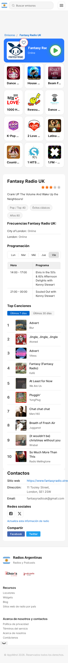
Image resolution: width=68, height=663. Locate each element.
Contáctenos (10, 637)
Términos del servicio (15, 628)
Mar (23, 254)
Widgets (8, 597)
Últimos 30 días (42, 313)
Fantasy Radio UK (30, 35)
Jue (44, 254)
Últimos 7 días (18, 313)
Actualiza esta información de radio (28, 520)
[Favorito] (23, 42)
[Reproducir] (55, 50)
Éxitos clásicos (41, 207)
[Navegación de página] (61, 5)
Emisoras (10, 35)
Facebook (16, 534)
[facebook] (11, 513)
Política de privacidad (16, 624)
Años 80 (15, 215)
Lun (13, 254)
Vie (54, 254)
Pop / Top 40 (18, 207)
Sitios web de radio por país (19, 606)
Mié (34, 254)
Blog (5, 601)
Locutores (9, 592)
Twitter (33, 534)
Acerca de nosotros (14, 633)
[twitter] (19, 513)
